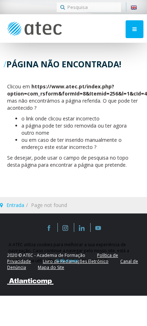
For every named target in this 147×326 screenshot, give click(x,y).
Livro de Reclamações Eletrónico (75, 261)
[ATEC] (34, 29)
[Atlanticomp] (30, 281)
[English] (134, 7)
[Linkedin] (81, 227)
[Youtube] (98, 227)
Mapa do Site (51, 267)
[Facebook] (48, 227)
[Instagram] (65, 227)
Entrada (15, 205)
